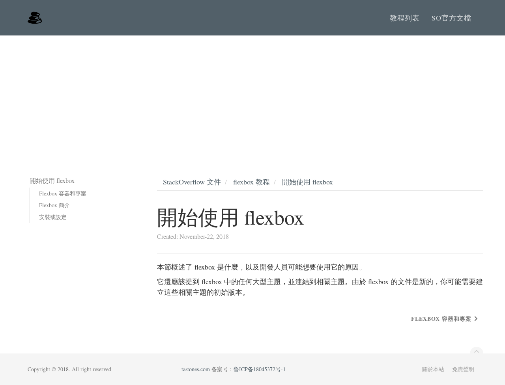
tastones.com (195, 369)
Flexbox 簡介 (54, 205)
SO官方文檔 (451, 17)
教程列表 (405, 17)
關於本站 (433, 369)
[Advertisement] (252, 94)
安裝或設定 (53, 217)
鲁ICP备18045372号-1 (260, 369)
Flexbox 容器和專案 (62, 193)
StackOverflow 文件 (192, 181)
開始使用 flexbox (307, 181)
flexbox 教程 (251, 181)
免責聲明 (463, 369)
